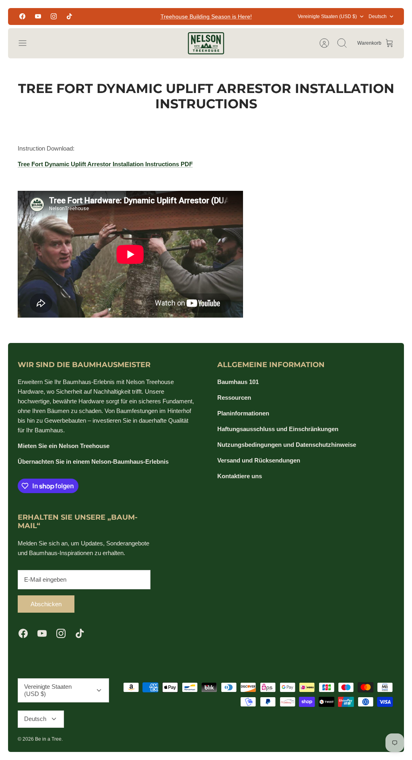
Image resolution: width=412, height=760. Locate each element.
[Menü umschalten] (26, 43)
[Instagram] (54, 16)
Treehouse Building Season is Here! (206, 16)
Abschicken (46, 604)
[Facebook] (22, 16)
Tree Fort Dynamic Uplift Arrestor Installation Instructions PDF (105, 164)
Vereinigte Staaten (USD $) (327, 16)
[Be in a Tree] (206, 43)
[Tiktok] (69, 16)
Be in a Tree (48, 739)
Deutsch (378, 16)
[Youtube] (38, 16)
